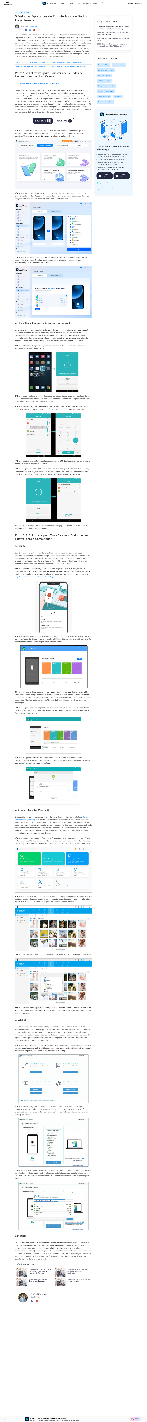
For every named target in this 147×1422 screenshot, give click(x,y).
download (40, 121)
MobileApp (118, 96)
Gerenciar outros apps (105, 70)
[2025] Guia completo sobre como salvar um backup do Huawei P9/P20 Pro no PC (112, 45)
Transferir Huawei (23, 12)
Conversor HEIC (103, 65)
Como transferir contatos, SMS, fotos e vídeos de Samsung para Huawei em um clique (113, 28)
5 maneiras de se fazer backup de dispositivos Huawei (113, 39)
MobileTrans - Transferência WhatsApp (112, 148)
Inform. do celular (104, 96)
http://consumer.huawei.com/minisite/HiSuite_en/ (35, 577)
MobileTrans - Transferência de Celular (40, 83)
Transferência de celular (106, 86)
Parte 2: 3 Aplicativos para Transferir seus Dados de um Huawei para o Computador (50, 67)
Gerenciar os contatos (105, 102)
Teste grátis (106, 176)
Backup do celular (104, 81)
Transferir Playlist (119, 65)
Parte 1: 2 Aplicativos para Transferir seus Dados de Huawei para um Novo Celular (50, 62)
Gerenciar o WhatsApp (106, 91)
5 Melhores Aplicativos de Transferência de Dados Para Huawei (112, 33)
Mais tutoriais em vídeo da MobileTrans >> (113, 188)
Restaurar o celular (104, 75)
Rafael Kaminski (32, 26)
